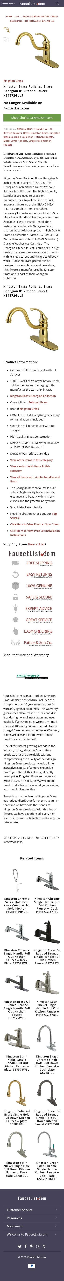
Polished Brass (38, 402)
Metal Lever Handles (15, 140)
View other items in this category (31, 460)
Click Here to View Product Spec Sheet (34, 524)
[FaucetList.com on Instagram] (37, 1246)
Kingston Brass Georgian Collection (33, 396)
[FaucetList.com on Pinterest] (31, 1246)
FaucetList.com (36, 1257)
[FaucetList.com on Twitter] (19, 1246)
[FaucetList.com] (32, 3)
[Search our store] (58, 3)
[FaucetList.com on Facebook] (25, 1246)
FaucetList (36, 544)
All (46, 129)
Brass (26, 133)
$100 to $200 (24, 129)
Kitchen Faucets (44, 136)
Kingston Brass (13, 81)
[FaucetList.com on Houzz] (44, 1246)
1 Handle (38, 129)
